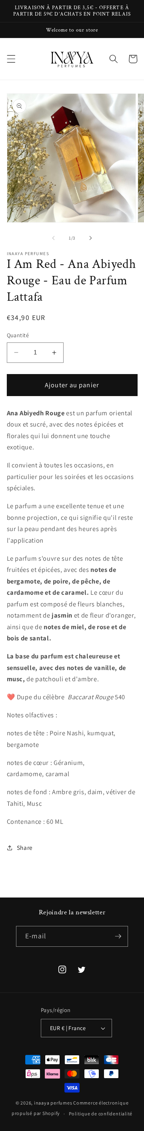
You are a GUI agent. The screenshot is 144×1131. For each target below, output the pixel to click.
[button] (10, 58)
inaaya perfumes (53, 1103)
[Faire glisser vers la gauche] (53, 238)
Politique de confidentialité (101, 1114)
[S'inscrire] (118, 936)
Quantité (18, 335)
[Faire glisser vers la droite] (90, 238)
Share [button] (25, 847)
